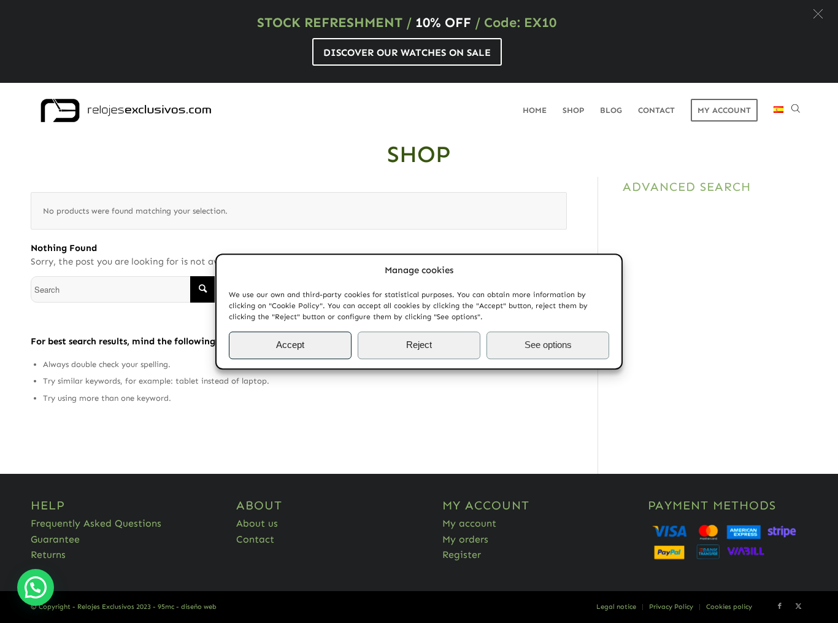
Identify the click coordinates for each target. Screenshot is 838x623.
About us (257, 523)
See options (548, 345)
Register (461, 554)
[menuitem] (535, 110)
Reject (419, 345)
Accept (290, 345)
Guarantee (55, 539)
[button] (818, 13)
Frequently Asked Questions (96, 523)
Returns (48, 554)
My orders (465, 539)
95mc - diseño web (187, 607)
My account (469, 523)
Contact (255, 539)
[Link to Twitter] (798, 606)
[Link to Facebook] (780, 606)
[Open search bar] (795, 110)
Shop (419, 154)
